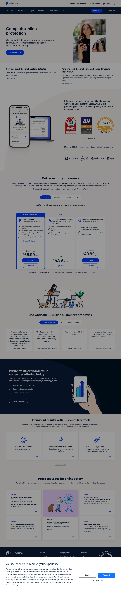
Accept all (106, 575)
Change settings (97, 580)
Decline (87, 575)
